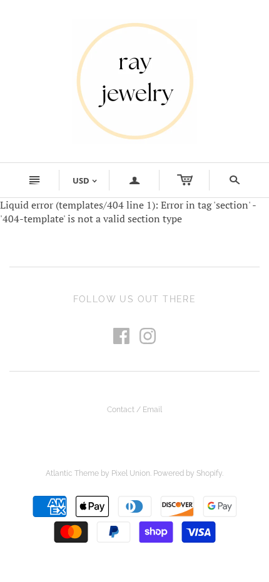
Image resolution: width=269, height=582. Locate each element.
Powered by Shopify (187, 473)
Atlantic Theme (72, 473)
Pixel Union (130, 473)
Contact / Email (134, 409)
